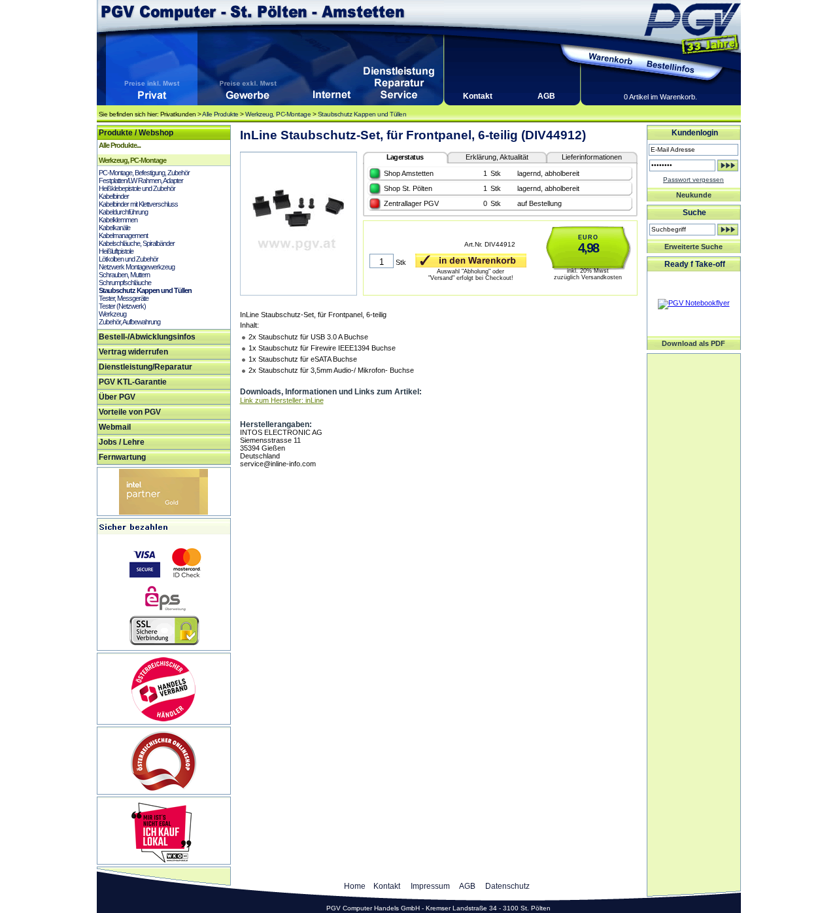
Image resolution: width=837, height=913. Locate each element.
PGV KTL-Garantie (133, 382)
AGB (546, 96)
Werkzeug (112, 314)
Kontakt (477, 96)
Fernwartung (122, 457)
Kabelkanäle (114, 228)
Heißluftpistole (116, 251)
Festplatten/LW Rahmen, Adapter (141, 180)
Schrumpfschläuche (125, 282)
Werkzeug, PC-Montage (278, 114)
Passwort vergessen (693, 179)
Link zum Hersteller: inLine (282, 400)
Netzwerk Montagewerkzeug (137, 267)
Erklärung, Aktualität (497, 157)
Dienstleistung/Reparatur (145, 366)
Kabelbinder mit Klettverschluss (138, 204)
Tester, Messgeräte (123, 298)
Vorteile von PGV (130, 412)
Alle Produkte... (120, 145)
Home (355, 886)
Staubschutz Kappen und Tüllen (362, 114)
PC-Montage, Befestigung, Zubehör (144, 173)
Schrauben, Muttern (124, 275)
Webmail (115, 427)
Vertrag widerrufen (133, 351)
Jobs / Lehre (122, 442)
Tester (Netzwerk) (122, 306)
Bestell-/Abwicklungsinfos (147, 336)
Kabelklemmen (118, 220)
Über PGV (117, 397)
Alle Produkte (220, 114)
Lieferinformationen (592, 157)
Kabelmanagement (123, 235)
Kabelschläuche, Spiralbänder (137, 243)
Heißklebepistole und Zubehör (137, 188)
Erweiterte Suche (693, 246)
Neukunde (693, 195)
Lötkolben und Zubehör (128, 259)
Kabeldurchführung (123, 212)
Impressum (430, 886)
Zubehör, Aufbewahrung (129, 322)
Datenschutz (507, 886)
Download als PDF (693, 343)
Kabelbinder (114, 196)
